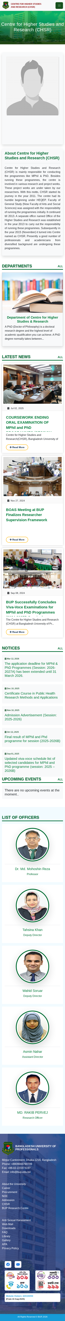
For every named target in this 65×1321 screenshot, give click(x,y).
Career (6, 1188)
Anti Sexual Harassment (16, 1220)
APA (4, 1244)
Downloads (9, 1228)
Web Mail (7, 1224)
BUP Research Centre (15, 1208)
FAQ (4, 1232)
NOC (5, 1196)
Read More (18, 447)
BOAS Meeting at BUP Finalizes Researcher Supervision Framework (26, 515)
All (60, 266)
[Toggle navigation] (59, 5)
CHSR (6, 1204)
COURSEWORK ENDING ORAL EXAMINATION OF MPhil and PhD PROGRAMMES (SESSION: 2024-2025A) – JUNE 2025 (29, 427)
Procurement (9, 1192)
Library (6, 1236)
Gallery (6, 1240)
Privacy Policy (10, 1248)
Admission (8, 1200)
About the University (14, 1184)
